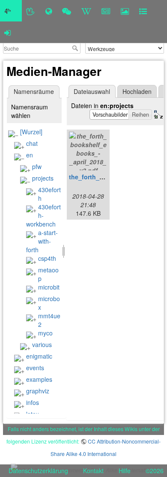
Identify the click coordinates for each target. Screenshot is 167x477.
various (42, 344)
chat (32, 143)
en (29, 155)
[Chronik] (48, 10)
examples (39, 379)
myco (45, 333)
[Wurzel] (31, 131)
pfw (37, 166)
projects (43, 178)
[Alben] (124, 10)
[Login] (7, 32)
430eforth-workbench (43, 215)
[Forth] (30, 10)
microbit (49, 287)
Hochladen (137, 91)
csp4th (47, 258)
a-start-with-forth (42, 241)
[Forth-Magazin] (106, 10)
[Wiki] (86, 10)
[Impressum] (143, 10)
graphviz (37, 390)
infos (32, 402)
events (35, 367)
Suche (76, 48)
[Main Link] (11, 10)
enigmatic (39, 356)
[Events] (66, 10)
